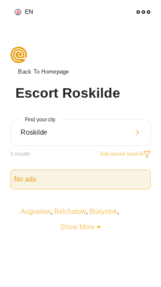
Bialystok (103, 211)
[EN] (14, 12)
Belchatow (70, 211)
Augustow (36, 211)
